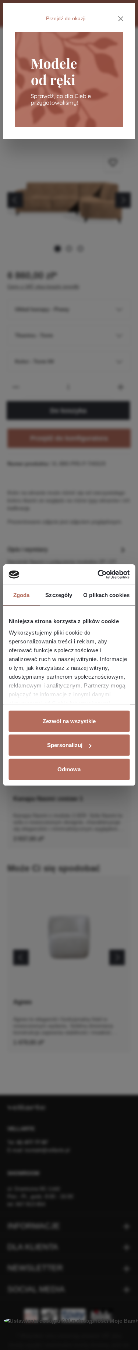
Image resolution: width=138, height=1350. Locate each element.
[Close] (121, 18)
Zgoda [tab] (21, 595)
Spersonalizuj (64, 745)
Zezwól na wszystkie (69, 721)
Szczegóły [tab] (58, 595)
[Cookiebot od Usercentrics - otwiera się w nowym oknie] (98, 574)
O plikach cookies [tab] (106, 595)
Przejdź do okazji (65, 18)
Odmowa (69, 769)
